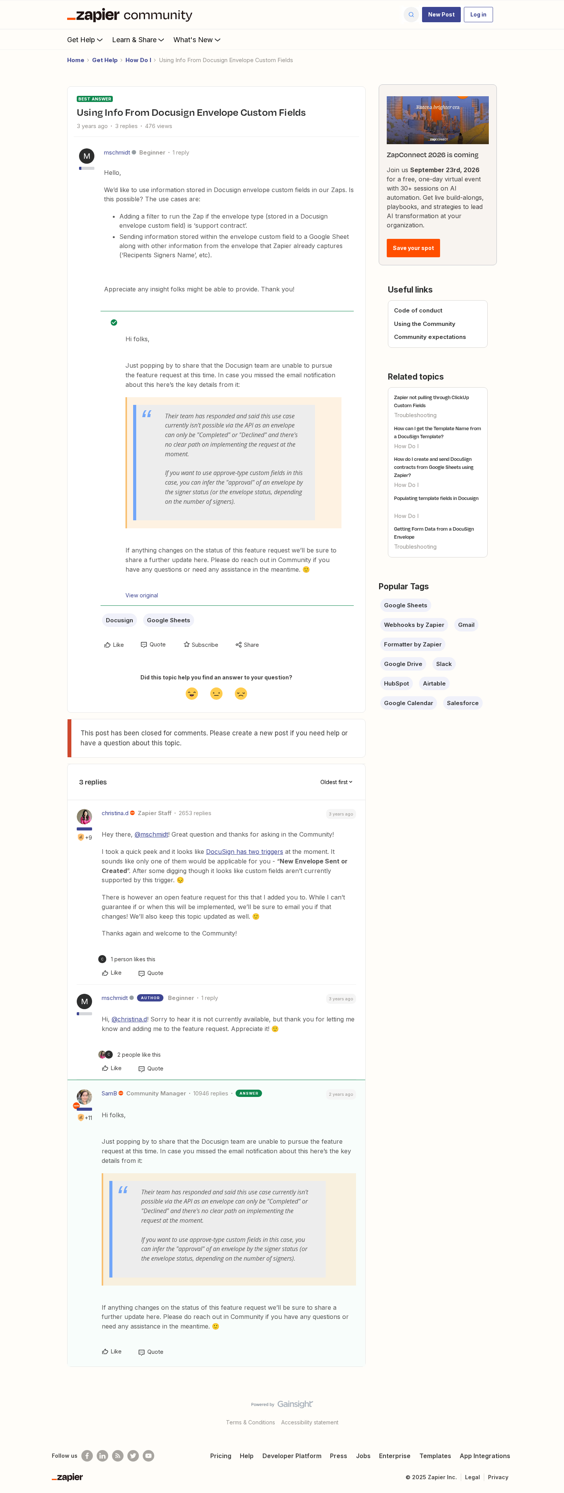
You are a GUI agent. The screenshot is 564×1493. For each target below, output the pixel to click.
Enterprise (395, 1456)
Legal (472, 1477)
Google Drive (403, 664)
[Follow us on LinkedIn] (102, 1456)
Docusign (119, 620)
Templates (435, 1456)
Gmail (466, 624)
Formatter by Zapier (413, 644)
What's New (193, 40)
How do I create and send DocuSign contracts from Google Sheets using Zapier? (433, 466)
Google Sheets (168, 620)
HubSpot (396, 683)
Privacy (498, 1477)
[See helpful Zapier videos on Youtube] (148, 1456)
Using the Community (424, 323)
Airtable (434, 683)
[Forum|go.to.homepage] (131, 14)
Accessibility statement (309, 1422)
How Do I (138, 60)
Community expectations (430, 336)
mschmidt (117, 152)
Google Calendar (408, 703)
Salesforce (463, 703)
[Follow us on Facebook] (87, 1456)
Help (247, 1456)
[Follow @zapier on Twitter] (133, 1456)
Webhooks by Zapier (414, 624)
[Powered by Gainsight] (282, 1406)
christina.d (115, 813)
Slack (444, 664)
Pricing (220, 1456)
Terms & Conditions (250, 1422)
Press (338, 1456)
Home (75, 60)
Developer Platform (292, 1456)
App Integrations (485, 1456)
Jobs (363, 1456)
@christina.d (129, 1019)
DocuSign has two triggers (244, 851)
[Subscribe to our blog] (118, 1456)
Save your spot (413, 248)
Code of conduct (418, 310)
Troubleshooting (415, 415)
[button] (441, 14)
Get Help (81, 40)
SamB (109, 1093)
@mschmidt (151, 834)
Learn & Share (134, 40)
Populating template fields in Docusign (436, 498)
